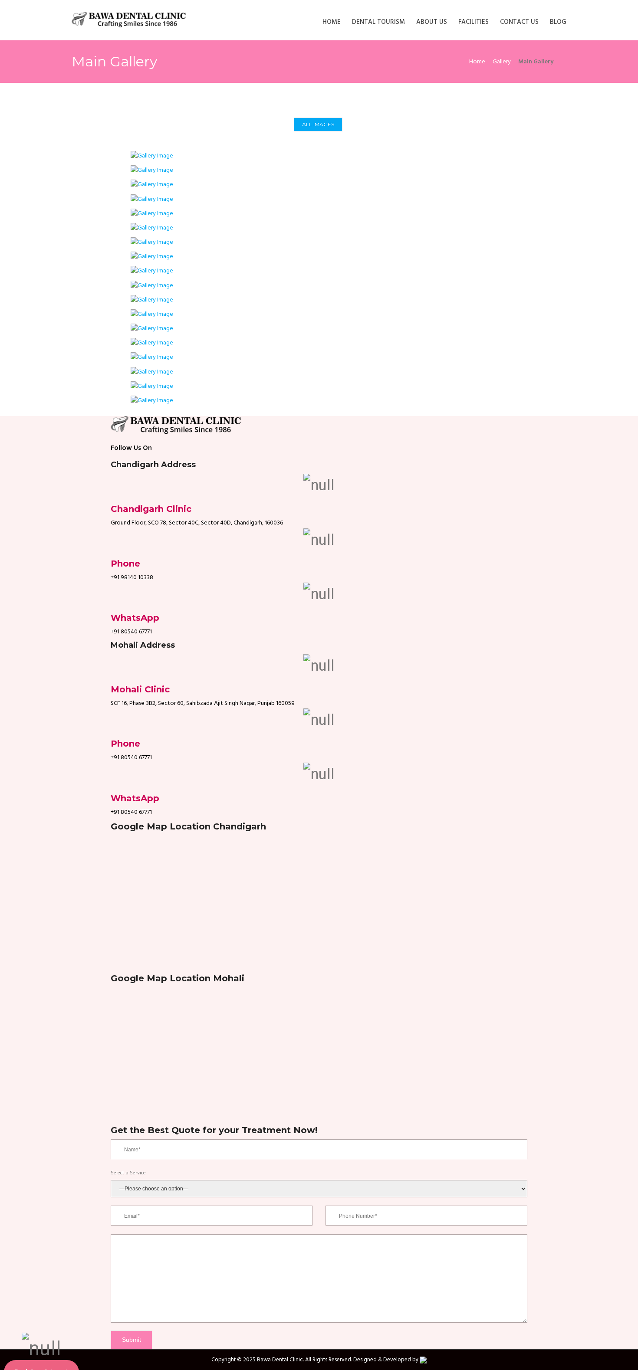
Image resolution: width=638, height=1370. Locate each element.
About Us (431, 22)
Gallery (502, 62)
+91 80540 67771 (131, 632)
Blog (558, 22)
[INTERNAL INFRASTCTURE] (152, 156)
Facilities (473, 22)
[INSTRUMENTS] (152, 214)
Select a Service (128, 1173)
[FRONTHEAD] (152, 170)
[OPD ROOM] (152, 185)
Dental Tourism (378, 22)
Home (331, 22)
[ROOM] (152, 199)
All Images (318, 124)
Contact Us (519, 22)
